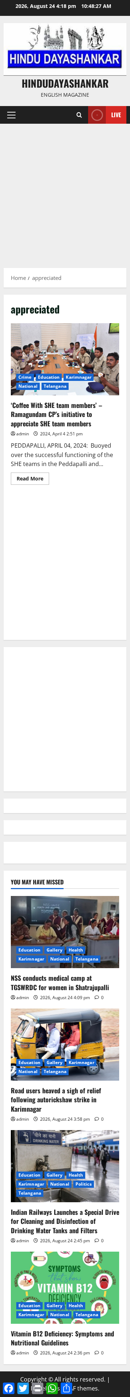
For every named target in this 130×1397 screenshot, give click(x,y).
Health (76, 950)
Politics (83, 1184)
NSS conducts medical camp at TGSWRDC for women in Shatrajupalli (60, 982)
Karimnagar (78, 377)
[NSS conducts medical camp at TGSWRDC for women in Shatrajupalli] (65, 932)
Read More (33, 480)
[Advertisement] (65, 192)
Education (49, 377)
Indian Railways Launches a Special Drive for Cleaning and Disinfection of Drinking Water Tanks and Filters (65, 1221)
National (28, 386)
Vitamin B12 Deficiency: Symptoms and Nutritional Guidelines (62, 1338)
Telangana (55, 386)
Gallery (54, 950)
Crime (25, 377)
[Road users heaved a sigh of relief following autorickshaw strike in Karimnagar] (65, 1045)
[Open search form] (79, 115)
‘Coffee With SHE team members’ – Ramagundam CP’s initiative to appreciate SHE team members (65, 359)
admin (22, 434)
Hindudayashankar (65, 83)
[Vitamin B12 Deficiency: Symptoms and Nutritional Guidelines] (65, 1288)
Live (116, 114)
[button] (11, 115)
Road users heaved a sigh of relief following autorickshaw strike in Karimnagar (56, 1099)
